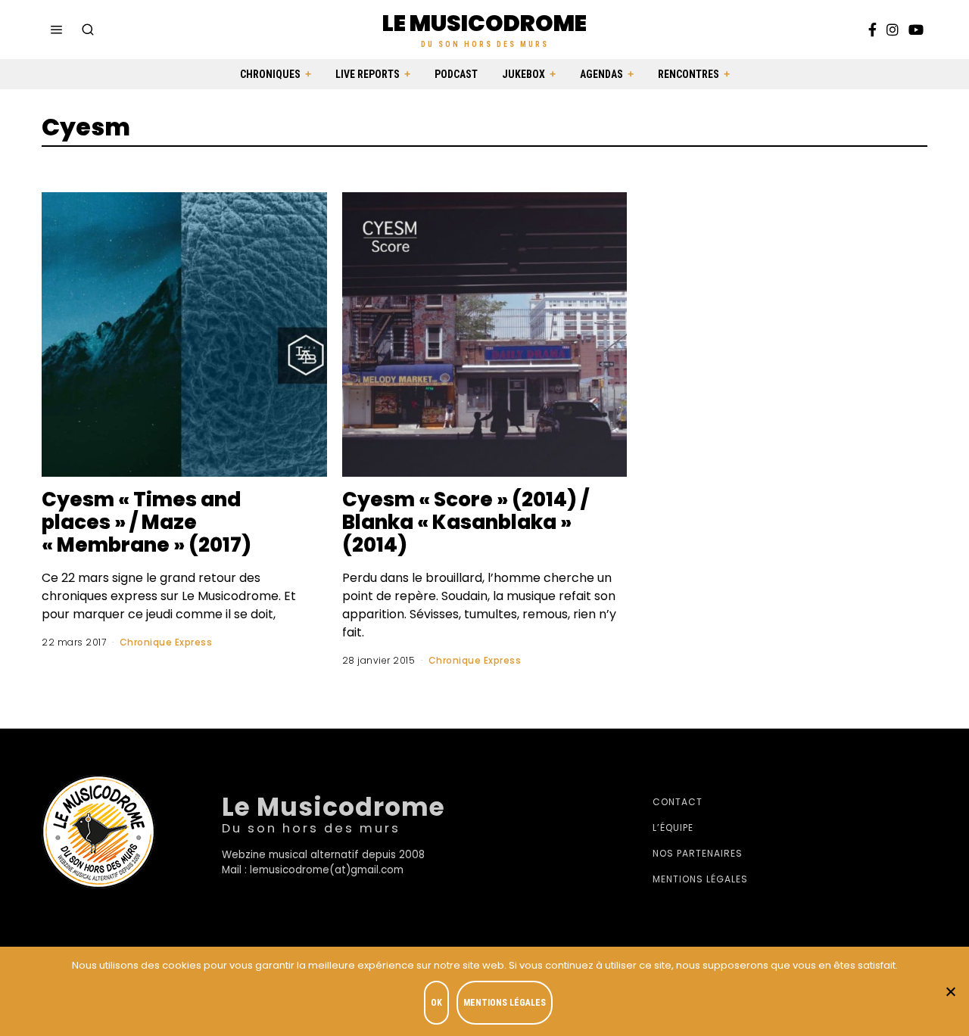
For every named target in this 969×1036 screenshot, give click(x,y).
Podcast (456, 74)
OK (436, 1002)
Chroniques (270, 74)
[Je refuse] (950, 991)
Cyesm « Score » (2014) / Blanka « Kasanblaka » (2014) (465, 522)
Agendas (601, 74)
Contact (678, 801)
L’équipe (673, 827)
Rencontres (688, 74)
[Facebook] (872, 29)
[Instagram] (892, 29)
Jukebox (523, 74)
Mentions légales (700, 879)
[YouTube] (916, 29)
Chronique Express (166, 642)
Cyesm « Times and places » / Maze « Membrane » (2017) (146, 522)
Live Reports (367, 74)
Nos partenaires (698, 853)
